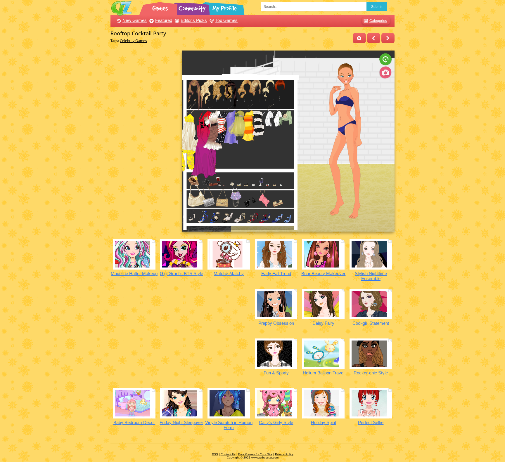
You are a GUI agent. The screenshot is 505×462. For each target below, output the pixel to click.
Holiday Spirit (323, 422)
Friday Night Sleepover (181, 422)
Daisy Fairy (323, 323)
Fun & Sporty (276, 372)
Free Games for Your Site (255, 454)
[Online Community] (193, 7)
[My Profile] (225, 7)
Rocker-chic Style (371, 372)
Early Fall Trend (276, 273)
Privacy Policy (284, 454)
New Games (134, 20)
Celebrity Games (133, 40)
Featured (163, 20)
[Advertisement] (144, 138)
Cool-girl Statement (370, 323)
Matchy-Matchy (229, 273)
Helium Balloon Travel (323, 372)
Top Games (226, 20)
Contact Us (228, 454)
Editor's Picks (194, 20)
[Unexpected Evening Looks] (373, 38)
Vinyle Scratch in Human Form (228, 425)
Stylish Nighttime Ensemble (371, 276)
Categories (378, 21)
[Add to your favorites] (359, 38)
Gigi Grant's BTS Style (181, 273)
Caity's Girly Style (276, 422)
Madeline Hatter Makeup (134, 273)
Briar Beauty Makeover (323, 273)
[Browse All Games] (161, 7)
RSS (215, 454)
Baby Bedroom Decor (134, 422)
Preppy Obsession (276, 323)
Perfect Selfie (370, 422)
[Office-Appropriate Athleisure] (388, 38)
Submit (376, 7)
